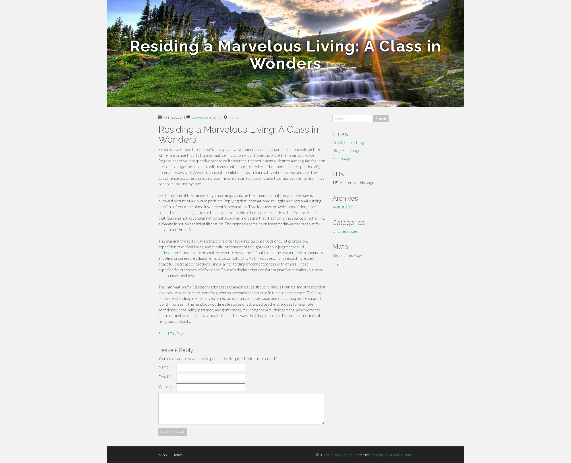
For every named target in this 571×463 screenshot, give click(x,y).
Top (164, 455)
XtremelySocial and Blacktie (391, 455)
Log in (337, 263)
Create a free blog (348, 142)
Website (166, 386)
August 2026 (343, 206)
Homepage (342, 158)
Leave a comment (205, 117)
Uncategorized (345, 231)
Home (233, 117)
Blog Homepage (346, 150)
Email (164, 376)
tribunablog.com (340, 455)
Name (164, 366)
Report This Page (171, 333)
